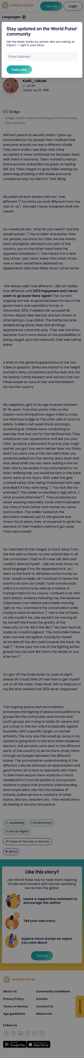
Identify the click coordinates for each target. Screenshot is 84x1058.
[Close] (76, 27)
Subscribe (19, 69)
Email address (19, 56)
